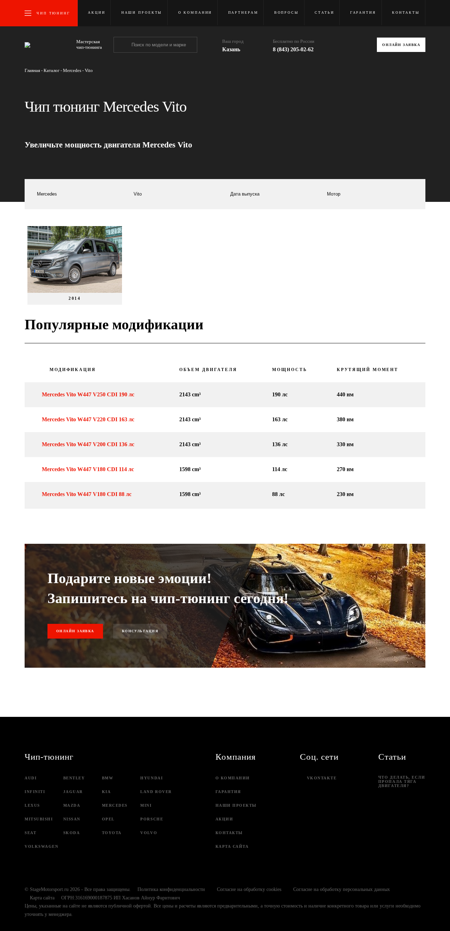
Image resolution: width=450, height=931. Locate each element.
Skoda (71, 833)
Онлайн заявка (401, 45)
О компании (195, 12)
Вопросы (286, 12)
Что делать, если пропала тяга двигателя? (401, 781)
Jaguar (73, 792)
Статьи (324, 12)
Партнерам (243, 12)
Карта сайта (232, 846)
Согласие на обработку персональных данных (341, 889)
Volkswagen (41, 846)
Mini (146, 805)
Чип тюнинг (53, 13)
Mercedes (115, 805)
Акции (96, 12)
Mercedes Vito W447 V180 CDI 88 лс (86, 494)
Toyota (112, 833)
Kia (106, 792)
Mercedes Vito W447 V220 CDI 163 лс (88, 419)
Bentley (74, 778)
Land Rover (156, 792)
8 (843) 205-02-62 (293, 49)
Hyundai (151, 778)
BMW (108, 778)
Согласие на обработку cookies (249, 889)
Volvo (148, 833)
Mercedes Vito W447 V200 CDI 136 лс (88, 444)
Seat (30, 833)
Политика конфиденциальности (171, 889)
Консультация (140, 631)
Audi (31, 778)
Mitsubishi (39, 819)
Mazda (72, 805)
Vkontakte (322, 778)
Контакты (406, 12)
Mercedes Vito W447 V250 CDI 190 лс (88, 394)
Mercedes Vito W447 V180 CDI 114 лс (88, 469)
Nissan (72, 819)
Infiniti (35, 792)
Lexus (32, 805)
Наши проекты (141, 12)
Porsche (151, 819)
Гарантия (363, 12)
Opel (108, 819)
